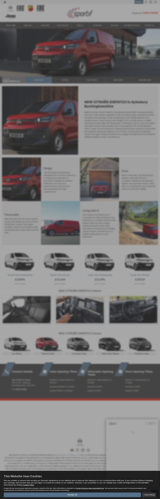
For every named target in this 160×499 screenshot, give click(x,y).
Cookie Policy (28, 485)
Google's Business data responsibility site (90, 488)
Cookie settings (149, 495)
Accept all (72, 495)
